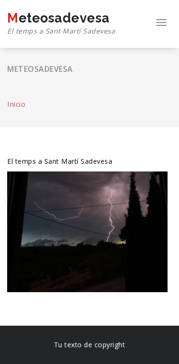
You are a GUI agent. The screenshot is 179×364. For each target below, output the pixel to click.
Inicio (16, 104)
